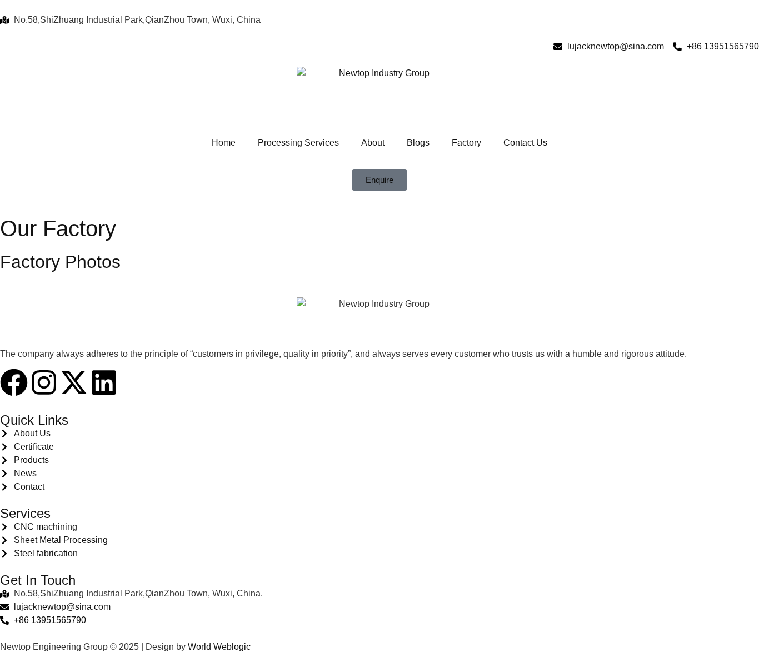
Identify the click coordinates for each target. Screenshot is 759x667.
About (373, 142)
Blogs (418, 142)
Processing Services (298, 142)
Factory (466, 142)
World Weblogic (219, 646)
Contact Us (525, 142)
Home (224, 142)
